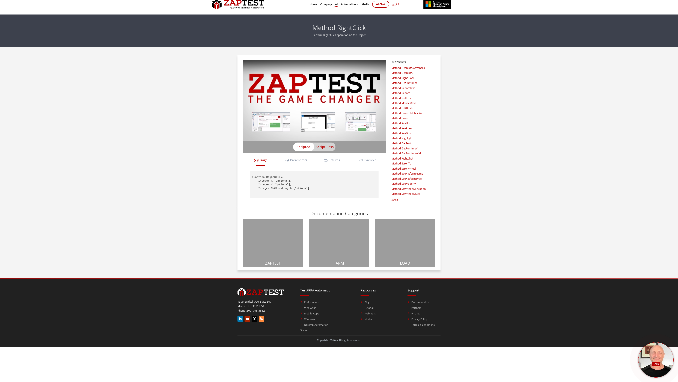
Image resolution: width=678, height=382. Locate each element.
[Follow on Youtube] (247, 319)
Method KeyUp (400, 123)
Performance (311, 302)
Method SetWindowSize (405, 193)
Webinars (370, 313)
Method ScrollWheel (403, 168)
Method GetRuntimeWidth (407, 153)
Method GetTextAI (402, 72)
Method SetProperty (403, 183)
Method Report (400, 93)
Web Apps (310, 307)
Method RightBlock (402, 78)
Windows (309, 319)
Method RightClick (402, 158)
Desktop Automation (316, 324)
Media (365, 4)
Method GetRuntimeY (404, 148)
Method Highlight (401, 138)
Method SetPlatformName (407, 173)
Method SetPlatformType (406, 178)
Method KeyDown (402, 133)
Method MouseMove (403, 103)
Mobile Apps (311, 313)
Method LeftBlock (402, 108)
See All (304, 330)
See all (395, 199)
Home (313, 4)
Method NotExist (401, 98)
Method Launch (400, 118)
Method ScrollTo (401, 163)
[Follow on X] (254, 319)
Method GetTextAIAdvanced (408, 68)
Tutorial (369, 307)
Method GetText (401, 143)
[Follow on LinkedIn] (240, 319)
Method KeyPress (401, 128)
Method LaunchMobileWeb (407, 113)
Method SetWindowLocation (408, 188)
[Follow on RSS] (261, 319)
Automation (348, 4)
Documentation (420, 302)
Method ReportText (403, 88)
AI (336, 4)
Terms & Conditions (423, 324)
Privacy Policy (419, 319)
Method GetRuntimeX (404, 83)
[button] (261, 160)
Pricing (415, 313)
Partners (416, 307)
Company (326, 4)
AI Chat (380, 4)
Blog (367, 302)
